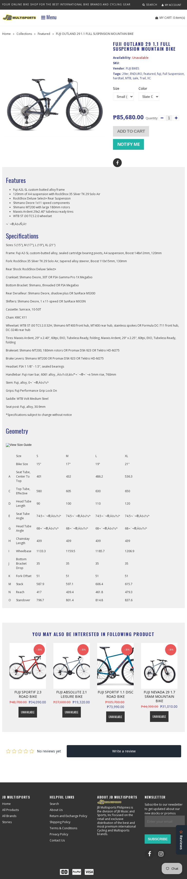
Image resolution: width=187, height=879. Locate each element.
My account (173, 5)
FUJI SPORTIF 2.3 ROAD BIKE (27, 694)
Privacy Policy (59, 834)
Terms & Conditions (63, 828)
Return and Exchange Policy (68, 816)
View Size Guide (21, 445)
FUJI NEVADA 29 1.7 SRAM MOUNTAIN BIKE (159, 696)
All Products (10, 810)
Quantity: (152, 118)
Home (6, 34)
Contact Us (57, 840)
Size (116, 88)
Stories (7, 822)
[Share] (117, 162)
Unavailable (28, 712)
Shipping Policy (60, 822)
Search (54, 804)
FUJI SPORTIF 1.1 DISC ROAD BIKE (115, 694)
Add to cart (131, 131)
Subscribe (158, 839)
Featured (44, 34)
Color (143, 88)
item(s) (172, 18)
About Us (56, 810)
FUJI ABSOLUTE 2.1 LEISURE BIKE (71, 694)
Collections (24, 34)
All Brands (9, 816)
